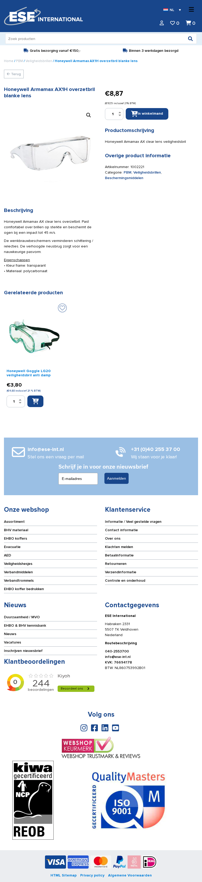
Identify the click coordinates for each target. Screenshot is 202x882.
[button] (88, 115)
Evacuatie (12, 547)
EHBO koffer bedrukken (24, 589)
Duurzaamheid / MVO (22, 617)
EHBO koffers (15, 538)
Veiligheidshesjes (18, 563)
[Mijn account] (161, 23)
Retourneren (116, 563)
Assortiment (14, 521)
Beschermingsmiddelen (124, 178)
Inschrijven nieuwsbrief (23, 650)
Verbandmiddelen (18, 572)
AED (7, 555)
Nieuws (10, 634)
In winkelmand (150, 113)
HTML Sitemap (63, 875)
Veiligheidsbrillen (39, 61)
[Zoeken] (190, 38)
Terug (15, 74)
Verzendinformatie (120, 572)
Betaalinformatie (119, 555)
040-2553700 (117, 651)
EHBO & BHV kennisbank (25, 625)
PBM (19, 61)
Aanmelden (116, 478)
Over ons (112, 538)
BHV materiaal (16, 530)
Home (8, 61)
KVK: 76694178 (118, 662)
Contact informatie (121, 530)
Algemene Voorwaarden (130, 875)
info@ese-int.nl (117, 657)
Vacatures (12, 642)
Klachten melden (119, 547)
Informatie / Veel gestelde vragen (133, 521)
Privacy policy (92, 875)
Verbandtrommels (19, 580)
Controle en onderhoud (125, 580)
